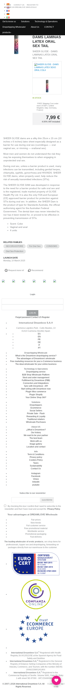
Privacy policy (36, 457)
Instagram (35, 473)
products (6, 32)
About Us (35, 27)
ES (39, 334)
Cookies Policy (36, 460)
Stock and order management (35, 377)
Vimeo (36, 479)
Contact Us (36, 468)
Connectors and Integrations (36, 383)
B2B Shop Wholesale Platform (36, 375)
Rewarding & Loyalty (35, 416)
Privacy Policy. (53, 509)
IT (39, 345)
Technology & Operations (46, 21)
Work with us (36, 441)
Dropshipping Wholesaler (14, 27)
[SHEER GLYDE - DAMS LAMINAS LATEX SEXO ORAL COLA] (16, 80)
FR (39, 339)
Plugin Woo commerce (36, 391)
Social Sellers (36, 410)
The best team (36, 438)
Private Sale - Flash (36, 413)
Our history (36, 432)
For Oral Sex (34, 246)
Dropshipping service (36, 372)
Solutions (25, 21)
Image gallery (36, 444)
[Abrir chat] (56, 680)
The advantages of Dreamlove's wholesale (36, 358)
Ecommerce (35, 408)
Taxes (35, 463)
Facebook (35, 476)
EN (39, 336)
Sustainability (36, 466)
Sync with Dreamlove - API (36, 386)
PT (39, 348)
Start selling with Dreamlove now (36, 389)
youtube (36, 485)
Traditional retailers (36, 419)
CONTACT (49, 27)
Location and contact (35, 447)
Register (46, 317)
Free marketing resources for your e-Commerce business (36, 361)
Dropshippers (36, 405)
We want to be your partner (36, 435)
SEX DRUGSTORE (14, 246)
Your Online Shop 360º (36, 397)
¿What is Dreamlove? (36, 430)
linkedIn (36, 482)
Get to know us (9, 21)
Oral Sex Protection (14, 251)
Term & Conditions (36, 454)
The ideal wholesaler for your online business (35, 364)
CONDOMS (51, 246)
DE (39, 342)
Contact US (36, 317)
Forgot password (23, 317)
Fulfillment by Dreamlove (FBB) (36, 380)
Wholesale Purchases (36, 422)
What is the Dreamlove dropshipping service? (35, 356)
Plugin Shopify (35, 394)
